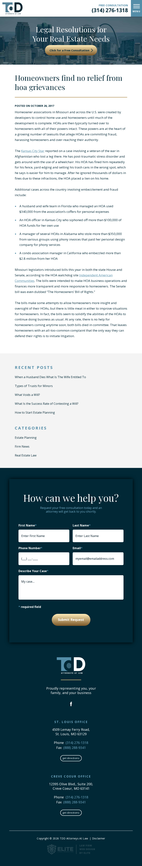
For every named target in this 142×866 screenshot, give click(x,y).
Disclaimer (98, 838)
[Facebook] (71, 704)
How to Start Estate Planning (35, 412)
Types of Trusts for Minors (34, 386)
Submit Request (71, 619)
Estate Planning (26, 438)
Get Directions (70, 758)
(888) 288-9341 (74, 747)
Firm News (22, 446)
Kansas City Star (32, 151)
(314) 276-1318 (110, 10)
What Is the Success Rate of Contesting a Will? (46, 404)
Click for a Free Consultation (70, 50)
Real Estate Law (25, 455)
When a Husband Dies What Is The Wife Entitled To (50, 377)
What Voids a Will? (27, 395)
